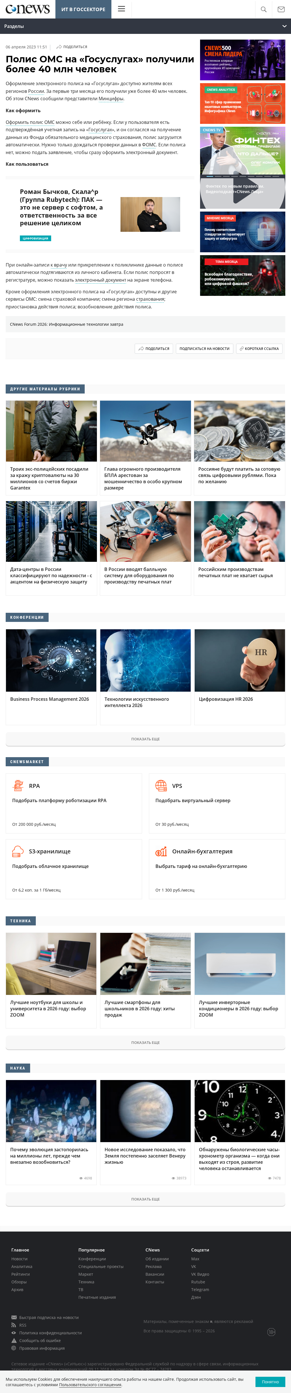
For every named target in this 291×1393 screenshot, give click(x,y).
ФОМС (149, 145)
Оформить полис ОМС (30, 122)
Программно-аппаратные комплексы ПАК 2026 (231, 197)
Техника (86, 1282)
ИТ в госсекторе (83, 9)
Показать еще (145, 738)
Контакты (155, 1282)
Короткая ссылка (262, 348)
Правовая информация (42, 1348)
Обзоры (19, 1282)
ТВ (80, 1289)
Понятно (270, 1381)
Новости (19, 1258)
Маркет (85, 1274)
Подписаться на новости (205, 348)
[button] (263, 9)
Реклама (154, 1266)
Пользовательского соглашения (90, 1384)
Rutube (198, 1282)
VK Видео (200, 1274)
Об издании (157, 1258)
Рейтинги (20, 1274)
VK (193, 1266)
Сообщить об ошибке (40, 1340)
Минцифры (111, 98)
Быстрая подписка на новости (49, 1317)
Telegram (200, 1289)
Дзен (196, 1297)
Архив (17, 1289)
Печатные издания (97, 1297)
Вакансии (155, 1274)
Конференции (92, 1258)
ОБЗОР (209, 130)
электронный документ (100, 280)
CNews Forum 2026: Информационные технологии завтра (66, 324)
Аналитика (21, 1266)
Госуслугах (100, 129)
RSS (22, 1325)
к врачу (59, 265)
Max (195, 1258)
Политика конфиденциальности (50, 1332)
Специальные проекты (101, 1266)
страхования (150, 299)
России (36, 91)
